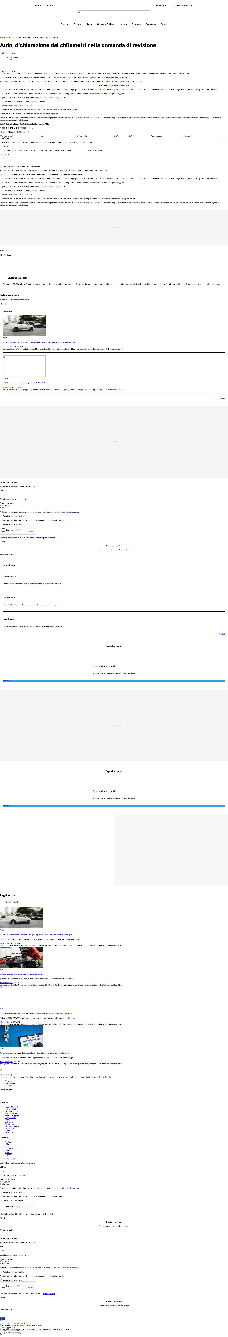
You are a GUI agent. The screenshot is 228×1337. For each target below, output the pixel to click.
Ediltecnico (9, 1122)
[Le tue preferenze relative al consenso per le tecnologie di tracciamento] (12, 1333)
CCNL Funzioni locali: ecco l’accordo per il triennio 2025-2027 (24, 383)
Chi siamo (8, 1081)
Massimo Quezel (9, 347)
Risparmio (151, 24)
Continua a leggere (214, 284)
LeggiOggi (6, 505)
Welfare (77, 24)
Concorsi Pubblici (105, 24)
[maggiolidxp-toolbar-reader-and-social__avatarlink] (4, 58)
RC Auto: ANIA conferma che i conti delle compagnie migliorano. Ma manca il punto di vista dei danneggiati (39, 342)
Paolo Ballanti (8, 388)
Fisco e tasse (9, 1124)
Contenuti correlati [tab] (12, 902)
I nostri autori (10, 1083)
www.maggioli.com (21, 1323)
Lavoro (123, 24)
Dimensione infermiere (13, 1126)
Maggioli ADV (10, 1118)
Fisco (90, 24)
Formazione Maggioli (13, 1113)
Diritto (7, 1120)
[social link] (4, 277)
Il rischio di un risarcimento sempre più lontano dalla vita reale (21, 974)
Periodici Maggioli (12, 1116)
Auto (8, 38)
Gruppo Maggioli (11, 1107)
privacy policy (49, 538)
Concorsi (5, 508)
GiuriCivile (9, 1133)
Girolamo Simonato (12, 57)
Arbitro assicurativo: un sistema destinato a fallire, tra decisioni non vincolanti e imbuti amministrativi (34, 1053)
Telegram (6, 681)
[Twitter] (114, 652)
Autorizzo (6, 516)
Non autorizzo (19, 516)
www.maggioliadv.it (7, 1328)
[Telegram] (121, 652)
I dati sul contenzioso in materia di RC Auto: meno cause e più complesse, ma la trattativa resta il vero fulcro (36, 1013)
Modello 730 (89, 30)
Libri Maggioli (10, 1109)
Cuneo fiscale (119, 30)
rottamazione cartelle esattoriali (144, 30)
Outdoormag (9, 1128)
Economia (136, 24)
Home (2, 38)
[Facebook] (106, 652)
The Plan (8, 1130)
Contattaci (8, 1085)
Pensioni (65, 24)
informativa (74, 512)
